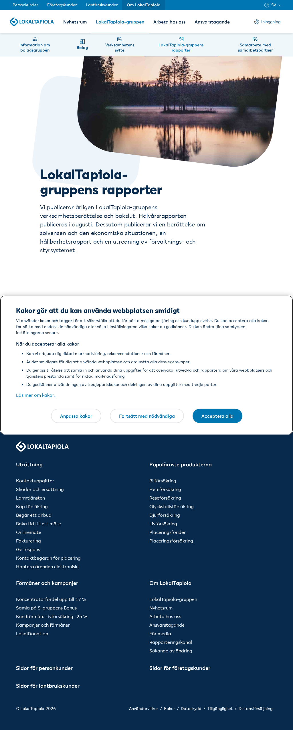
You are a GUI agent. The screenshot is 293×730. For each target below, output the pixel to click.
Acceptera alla (217, 416)
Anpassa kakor (76, 416)
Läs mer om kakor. (36, 395)
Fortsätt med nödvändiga (147, 416)
